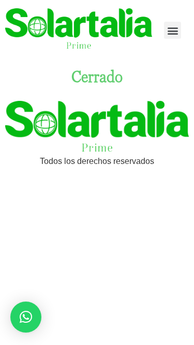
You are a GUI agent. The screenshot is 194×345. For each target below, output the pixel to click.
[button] (172, 30)
